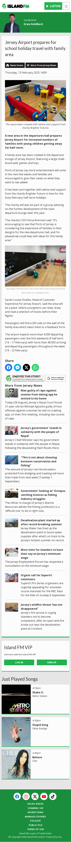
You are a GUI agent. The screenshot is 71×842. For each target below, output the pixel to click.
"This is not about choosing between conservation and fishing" (39, 461)
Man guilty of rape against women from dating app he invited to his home (39, 394)
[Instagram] (26, 796)
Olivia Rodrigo (39, 728)
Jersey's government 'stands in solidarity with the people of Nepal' (41, 432)
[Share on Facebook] (8, 367)
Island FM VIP (18, 647)
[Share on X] (26, 367)
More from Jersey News (43, 65)
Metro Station (39, 696)
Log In (19, 662)
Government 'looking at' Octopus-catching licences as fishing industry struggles (43, 495)
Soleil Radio (35, 803)
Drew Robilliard (33, 23)
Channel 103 (35, 808)
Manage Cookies (35, 816)
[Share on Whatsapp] (35, 367)
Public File (35, 825)
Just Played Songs (20, 679)
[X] (35, 796)
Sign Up (51, 662)
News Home (16, 65)
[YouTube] (44, 796)
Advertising (35, 812)
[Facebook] (17, 796)
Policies (35, 820)
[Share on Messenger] (17, 367)
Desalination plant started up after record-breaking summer (41, 522)
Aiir (60, 837)
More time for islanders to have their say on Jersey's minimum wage (42, 554)
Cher (34, 760)
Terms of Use (35, 829)
